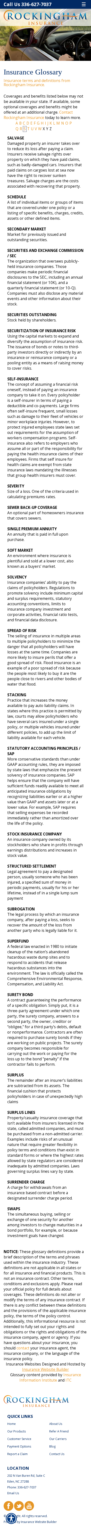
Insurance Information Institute (50, 1377)
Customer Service (19, 1439)
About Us (55, 1424)
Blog (52, 1446)
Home (11, 1424)
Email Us (13, 1493)
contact (23, 1348)
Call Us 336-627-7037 (27, 4)
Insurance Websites (23, 1364)
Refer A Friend (59, 1431)
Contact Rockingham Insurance (38, 115)
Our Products (16, 1431)
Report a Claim (17, 1454)
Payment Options (19, 1446)
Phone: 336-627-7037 (21, 1487)
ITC (69, 1380)
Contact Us (56, 1454)
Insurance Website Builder (45, 1369)
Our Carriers (57, 1439)
